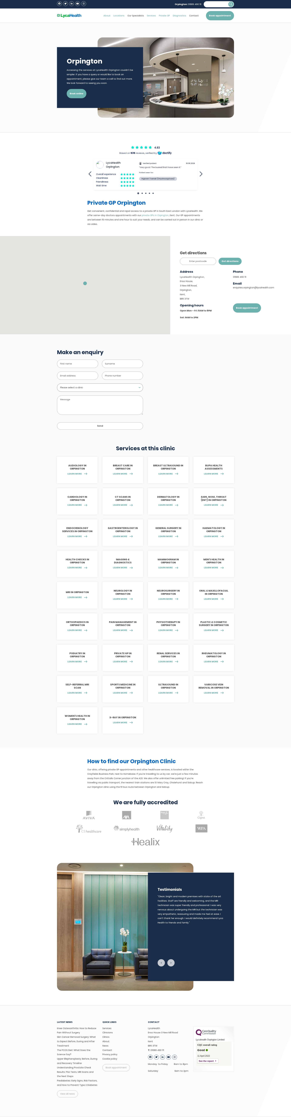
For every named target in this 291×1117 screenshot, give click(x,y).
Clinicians (107, 1032)
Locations (119, 15)
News (105, 1045)
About (107, 15)
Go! (231, 4)
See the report (206, 1061)
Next (171, 962)
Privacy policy (109, 1054)
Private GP (164, 15)
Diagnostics (179, 15)
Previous (161, 962)
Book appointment (220, 15)
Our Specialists (135, 15)
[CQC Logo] (206, 1035)
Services (151, 15)
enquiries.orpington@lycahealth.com (253, 287)
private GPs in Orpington (155, 215)
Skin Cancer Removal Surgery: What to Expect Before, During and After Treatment (76, 1041)
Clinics (105, 1036)
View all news (67, 1093)
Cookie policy (109, 1058)
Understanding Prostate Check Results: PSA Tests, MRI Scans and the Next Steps (75, 1072)
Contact (194, 15)
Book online (76, 93)
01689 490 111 (194, 4)
